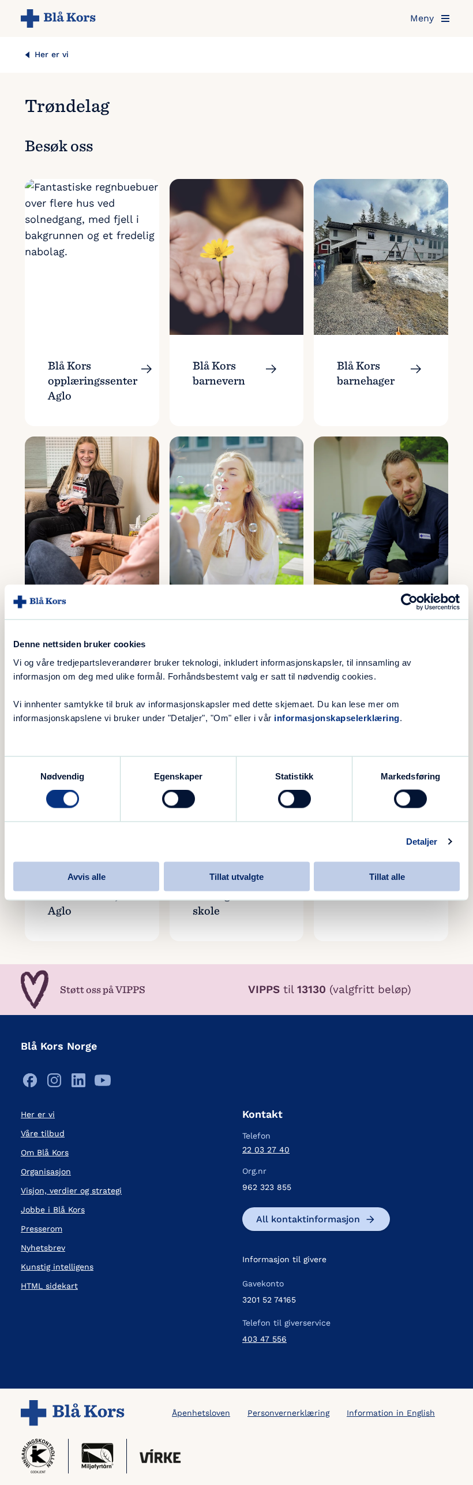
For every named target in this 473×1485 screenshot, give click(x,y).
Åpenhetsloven (201, 1412)
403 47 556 (264, 1339)
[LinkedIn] (78, 1083)
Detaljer (422, 841)
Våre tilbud (43, 1133)
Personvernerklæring (288, 1412)
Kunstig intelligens (57, 1266)
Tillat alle (387, 876)
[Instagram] (54, 1083)
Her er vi (52, 54)
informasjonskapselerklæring (337, 717)
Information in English (391, 1412)
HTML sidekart (49, 1285)
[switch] (178, 799)
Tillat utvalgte (236, 876)
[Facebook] (30, 1083)
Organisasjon (46, 1171)
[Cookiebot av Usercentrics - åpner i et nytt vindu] (409, 602)
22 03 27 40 (266, 1149)
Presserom (41, 1228)
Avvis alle (86, 876)
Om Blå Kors (45, 1152)
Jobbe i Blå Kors (53, 1209)
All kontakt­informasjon (308, 1219)
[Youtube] (102, 1083)
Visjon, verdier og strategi (71, 1190)
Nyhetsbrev (43, 1247)
